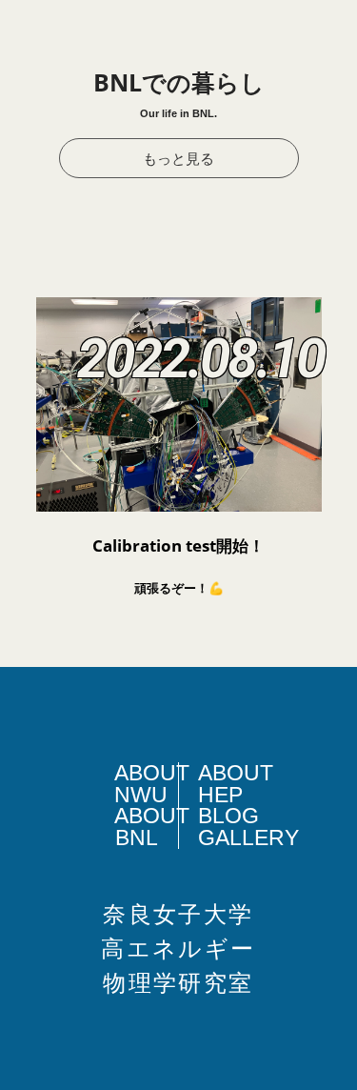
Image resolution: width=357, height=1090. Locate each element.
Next (334, 585)
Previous (23, 585)
